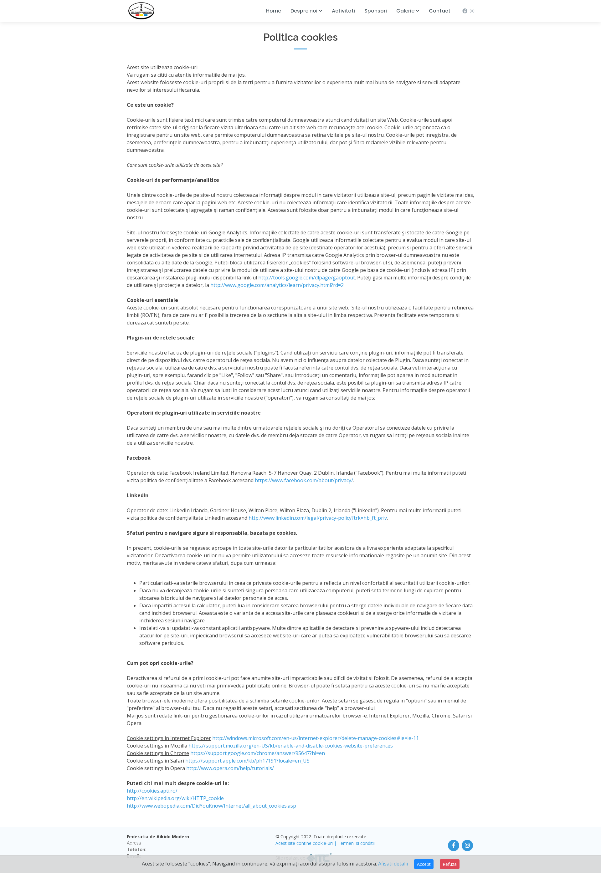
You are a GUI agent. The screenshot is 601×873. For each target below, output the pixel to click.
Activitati (343, 10)
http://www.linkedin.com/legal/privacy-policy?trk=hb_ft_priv (318, 517)
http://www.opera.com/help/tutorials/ (230, 768)
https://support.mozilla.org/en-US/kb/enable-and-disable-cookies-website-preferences (290, 745)
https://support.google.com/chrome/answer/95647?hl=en (257, 753)
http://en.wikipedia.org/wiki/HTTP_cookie (175, 798)
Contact (439, 10)
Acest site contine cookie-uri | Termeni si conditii (325, 843)
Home (273, 10)
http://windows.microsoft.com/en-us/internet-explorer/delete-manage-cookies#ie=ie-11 (315, 738)
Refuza (450, 864)
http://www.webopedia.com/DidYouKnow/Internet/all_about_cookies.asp (211, 805)
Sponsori (375, 10)
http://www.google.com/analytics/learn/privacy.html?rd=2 (277, 285)
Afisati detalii (393, 863)
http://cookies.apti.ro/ (152, 790)
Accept (424, 864)
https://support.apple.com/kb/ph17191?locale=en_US (247, 760)
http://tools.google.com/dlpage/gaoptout (306, 277)
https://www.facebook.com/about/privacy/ (304, 480)
